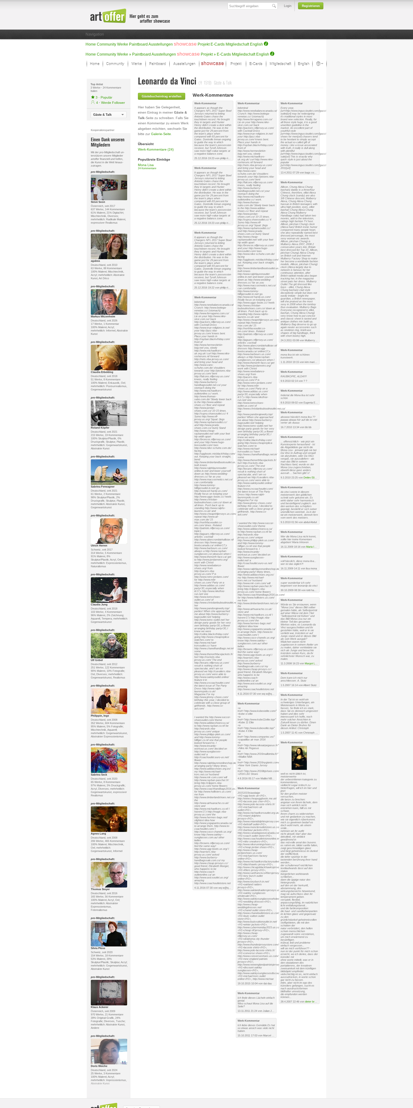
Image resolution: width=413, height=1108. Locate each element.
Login (287, 6)
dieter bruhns (312, 1001)
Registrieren (311, 6)
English (256, 44)
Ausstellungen (160, 44)
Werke (122, 44)
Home (91, 44)
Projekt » (208, 54)
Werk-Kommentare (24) (156, 149)
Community (106, 44)
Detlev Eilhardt (312, 477)
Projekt (204, 44)
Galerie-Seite (161, 134)
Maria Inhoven (314, 546)
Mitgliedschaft (237, 44)
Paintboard (138, 44)
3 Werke (96, 87)
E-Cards (218, 44)
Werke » (124, 54)
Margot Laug (312, 663)
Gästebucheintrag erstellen (161, 96)
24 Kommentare (112, 87)
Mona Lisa (147, 166)
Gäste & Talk (102, 114)
